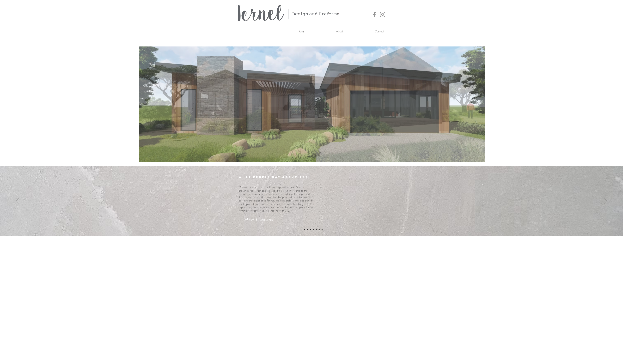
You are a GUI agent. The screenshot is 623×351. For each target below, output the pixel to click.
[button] (312, 104)
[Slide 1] (301, 229)
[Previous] (17, 201)
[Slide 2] (304, 229)
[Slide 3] (307, 229)
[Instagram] (382, 14)
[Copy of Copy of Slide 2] (319, 229)
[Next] (605, 201)
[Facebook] (374, 14)
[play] (477, 159)
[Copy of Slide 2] (316, 229)
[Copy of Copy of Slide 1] (313, 229)
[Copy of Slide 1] (310, 229)
